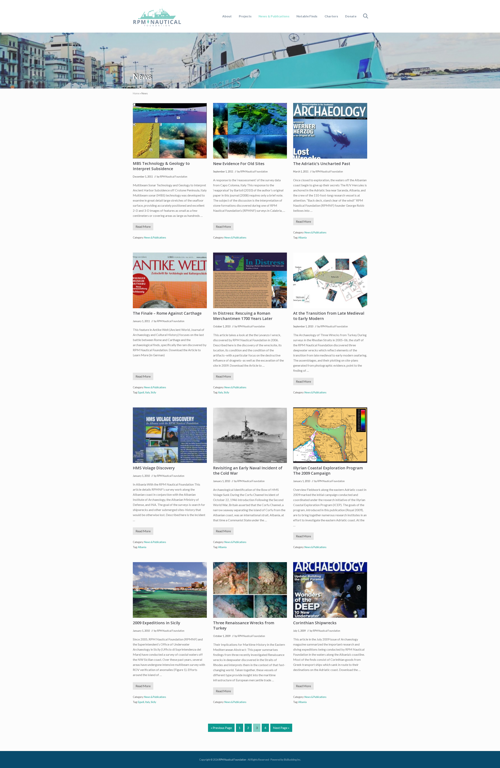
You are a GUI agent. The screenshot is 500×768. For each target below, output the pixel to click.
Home (136, 93)
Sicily (153, 392)
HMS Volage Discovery (154, 468)
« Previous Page (221, 729)
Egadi (141, 392)
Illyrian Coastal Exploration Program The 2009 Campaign (328, 470)
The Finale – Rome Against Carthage (167, 313)
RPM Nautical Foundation (232, 759)
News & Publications (155, 237)
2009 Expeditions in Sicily (156, 622)
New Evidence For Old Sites (238, 163)
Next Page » (281, 729)
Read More (144, 227)
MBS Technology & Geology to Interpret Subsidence (161, 166)
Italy (147, 392)
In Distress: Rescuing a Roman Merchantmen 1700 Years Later (242, 316)
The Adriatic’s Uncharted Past (321, 163)
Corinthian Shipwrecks (315, 622)
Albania (302, 237)
